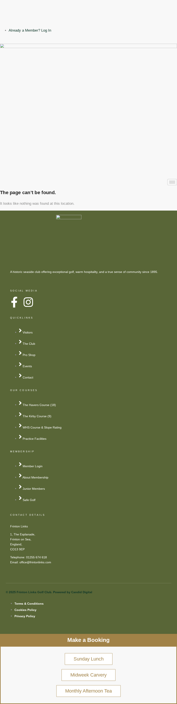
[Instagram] (88, 20)
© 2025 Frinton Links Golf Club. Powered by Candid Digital (49, 592)
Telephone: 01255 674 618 (28, 557)
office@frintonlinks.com (35, 562)
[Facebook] (88, 9)
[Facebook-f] (14, 302)
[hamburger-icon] (172, 182)
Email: (14, 562)
